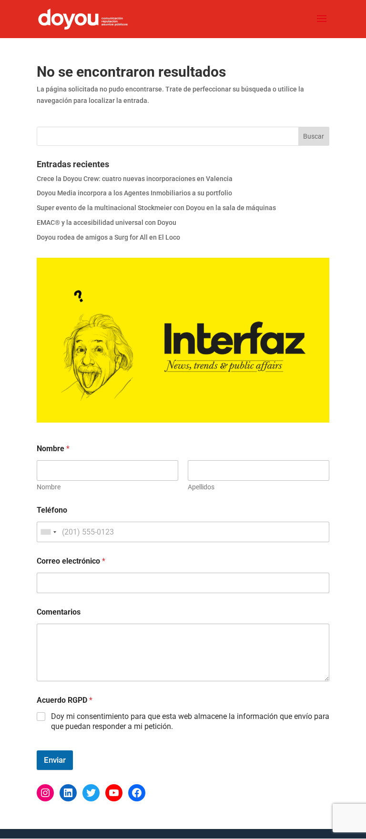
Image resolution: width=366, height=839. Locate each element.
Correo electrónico (71, 561)
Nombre (49, 487)
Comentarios (59, 612)
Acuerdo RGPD (64, 700)
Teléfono (52, 510)
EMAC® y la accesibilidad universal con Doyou (106, 222)
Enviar (55, 760)
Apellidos (201, 487)
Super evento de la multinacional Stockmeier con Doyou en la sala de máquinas (156, 208)
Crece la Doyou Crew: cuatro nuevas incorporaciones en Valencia (135, 178)
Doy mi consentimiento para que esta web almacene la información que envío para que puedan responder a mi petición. (190, 721)
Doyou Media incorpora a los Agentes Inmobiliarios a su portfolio (134, 193)
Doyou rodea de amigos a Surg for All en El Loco (108, 237)
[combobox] (48, 532)
